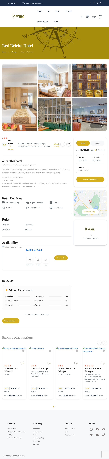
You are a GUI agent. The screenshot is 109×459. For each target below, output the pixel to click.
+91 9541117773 (14, 3)
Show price (61, 258)
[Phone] (103, 435)
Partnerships (70, 428)
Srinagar (14, 52)
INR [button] (82, 17)
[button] (87, 16)
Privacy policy (38, 438)
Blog (56, 22)
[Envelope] (97, 435)
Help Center (12, 428)
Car (48, 11)
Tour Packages (42, 22)
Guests (81, 167)
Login (94, 17)
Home (39, 11)
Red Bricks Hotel (34, 250)
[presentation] (99, 343)
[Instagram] (91, 429)
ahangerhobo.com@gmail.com (33, 3)
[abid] (22, 363)
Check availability (90, 179)
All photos (98, 125)
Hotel (57, 11)
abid (90, 235)
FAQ (66, 432)
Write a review (10, 321)
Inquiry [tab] (97, 143)
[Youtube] (103, 429)
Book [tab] (83, 143)
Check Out (96, 157)
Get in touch (69, 435)
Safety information (14, 438)
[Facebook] (97, 429)
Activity (69, 11)
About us (36, 428)
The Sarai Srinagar (40, 368)
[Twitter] (91, 435)
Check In (81, 157)
